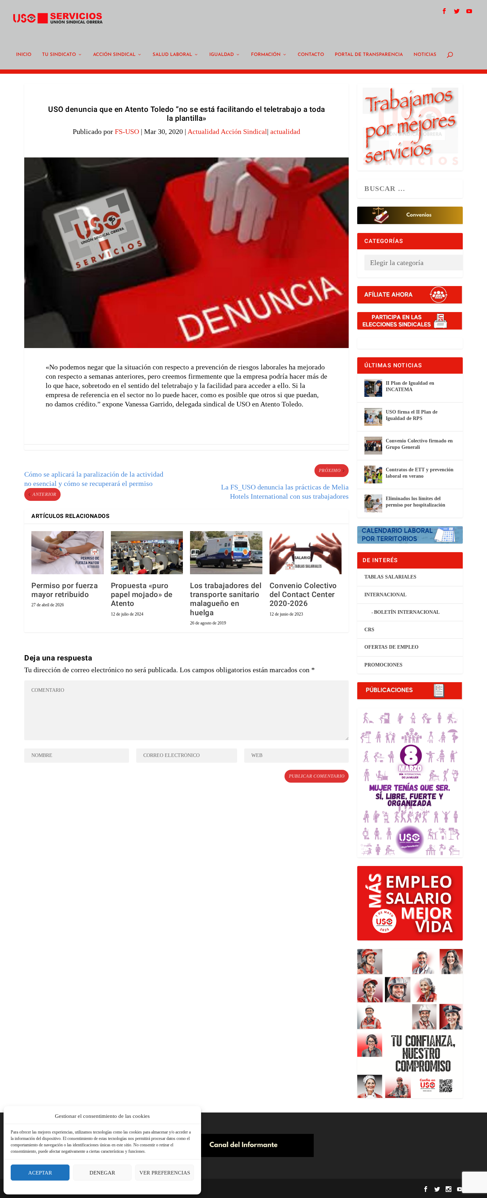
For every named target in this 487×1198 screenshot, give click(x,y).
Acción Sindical (114, 54)
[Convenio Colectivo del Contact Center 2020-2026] (306, 553)
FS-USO (127, 131)
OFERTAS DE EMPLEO (391, 647)
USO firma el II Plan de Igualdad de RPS (411, 415)
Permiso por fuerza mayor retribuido (64, 590)
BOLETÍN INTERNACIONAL (407, 612)
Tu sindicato (59, 54)
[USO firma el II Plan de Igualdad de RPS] (373, 417)
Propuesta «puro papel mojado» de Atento (142, 594)
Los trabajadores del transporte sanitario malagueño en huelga (225, 599)
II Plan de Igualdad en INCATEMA (410, 386)
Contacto (311, 54)
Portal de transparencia (369, 54)
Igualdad (221, 54)
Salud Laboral (172, 54)
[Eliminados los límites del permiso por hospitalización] (373, 503)
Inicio (23, 54)
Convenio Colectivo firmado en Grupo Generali (419, 444)
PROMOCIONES (383, 665)
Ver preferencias (164, 1173)
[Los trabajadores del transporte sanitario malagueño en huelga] (226, 553)
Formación (266, 54)
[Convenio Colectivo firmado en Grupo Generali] (373, 446)
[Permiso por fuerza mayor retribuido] (67, 553)
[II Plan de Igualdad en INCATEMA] (373, 388)
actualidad (285, 131)
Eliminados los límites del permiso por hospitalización (415, 502)
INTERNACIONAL (385, 594)
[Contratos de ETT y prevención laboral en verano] (373, 474)
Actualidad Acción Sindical (227, 131)
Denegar (102, 1173)
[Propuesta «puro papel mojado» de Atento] (147, 553)
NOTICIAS (425, 54)
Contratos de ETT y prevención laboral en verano (419, 473)
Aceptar (40, 1173)
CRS (369, 629)
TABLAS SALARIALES (390, 577)
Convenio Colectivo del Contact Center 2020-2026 (303, 594)
